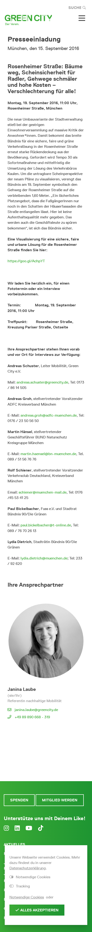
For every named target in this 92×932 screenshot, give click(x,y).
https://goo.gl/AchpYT (26, 261)
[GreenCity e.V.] (28, 19)
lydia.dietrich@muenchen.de (44, 558)
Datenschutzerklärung (27, 868)
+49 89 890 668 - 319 (32, 717)
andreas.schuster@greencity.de (42, 382)
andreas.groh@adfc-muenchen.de (49, 415)
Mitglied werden (59, 800)
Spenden (19, 800)
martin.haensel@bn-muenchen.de (48, 454)
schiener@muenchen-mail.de (43, 492)
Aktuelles (14, 844)
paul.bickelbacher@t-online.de (46, 525)
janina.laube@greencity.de (36, 710)
